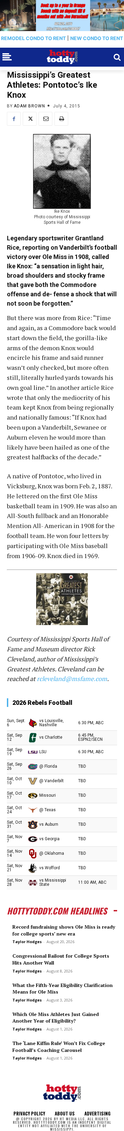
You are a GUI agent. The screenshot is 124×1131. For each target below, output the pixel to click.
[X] (30, 119)
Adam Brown (29, 106)
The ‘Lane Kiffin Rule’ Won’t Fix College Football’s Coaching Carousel (58, 1046)
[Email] (45, 119)
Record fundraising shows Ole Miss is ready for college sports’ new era (63, 930)
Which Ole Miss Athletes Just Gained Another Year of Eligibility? (55, 1017)
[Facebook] (14, 119)
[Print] (61, 119)
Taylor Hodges (27, 941)
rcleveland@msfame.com (72, 678)
